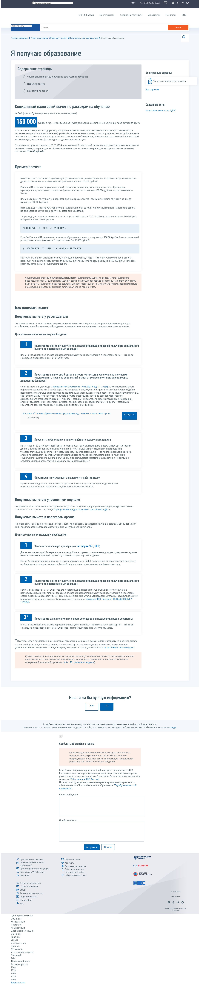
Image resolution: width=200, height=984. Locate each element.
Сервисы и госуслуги (131, 14)
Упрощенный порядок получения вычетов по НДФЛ (81, 509)
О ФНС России (86, 14)
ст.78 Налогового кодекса (80, 662)
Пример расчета (36, 83)
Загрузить (129, 414)
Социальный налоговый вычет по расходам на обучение (57, 76)
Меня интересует (58, 38)
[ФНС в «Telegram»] (182, 3)
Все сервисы (152, 89)
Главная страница (19, 38)
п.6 (65, 662)
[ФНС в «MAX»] (187, 3)
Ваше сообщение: (68, 794)
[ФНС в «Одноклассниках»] (178, 3)
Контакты (171, 14)
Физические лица (39, 38)
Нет (92, 705)
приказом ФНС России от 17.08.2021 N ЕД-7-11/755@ (80, 386)
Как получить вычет (37, 90)
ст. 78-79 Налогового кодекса (119, 647)
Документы (154, 14)
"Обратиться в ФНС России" (84, 779)
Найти (178, 28)
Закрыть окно (18, 982)
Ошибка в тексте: (68, 820)
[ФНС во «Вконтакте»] (173, 3)
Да (107, 705)
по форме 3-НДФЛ (88, 546)
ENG (184, 14)
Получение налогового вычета (83, 38)
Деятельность (107, 14)
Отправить (91, 847)
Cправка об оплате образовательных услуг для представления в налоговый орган (66, 413)
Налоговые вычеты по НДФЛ (161, 110)
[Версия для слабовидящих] (133, 2)
